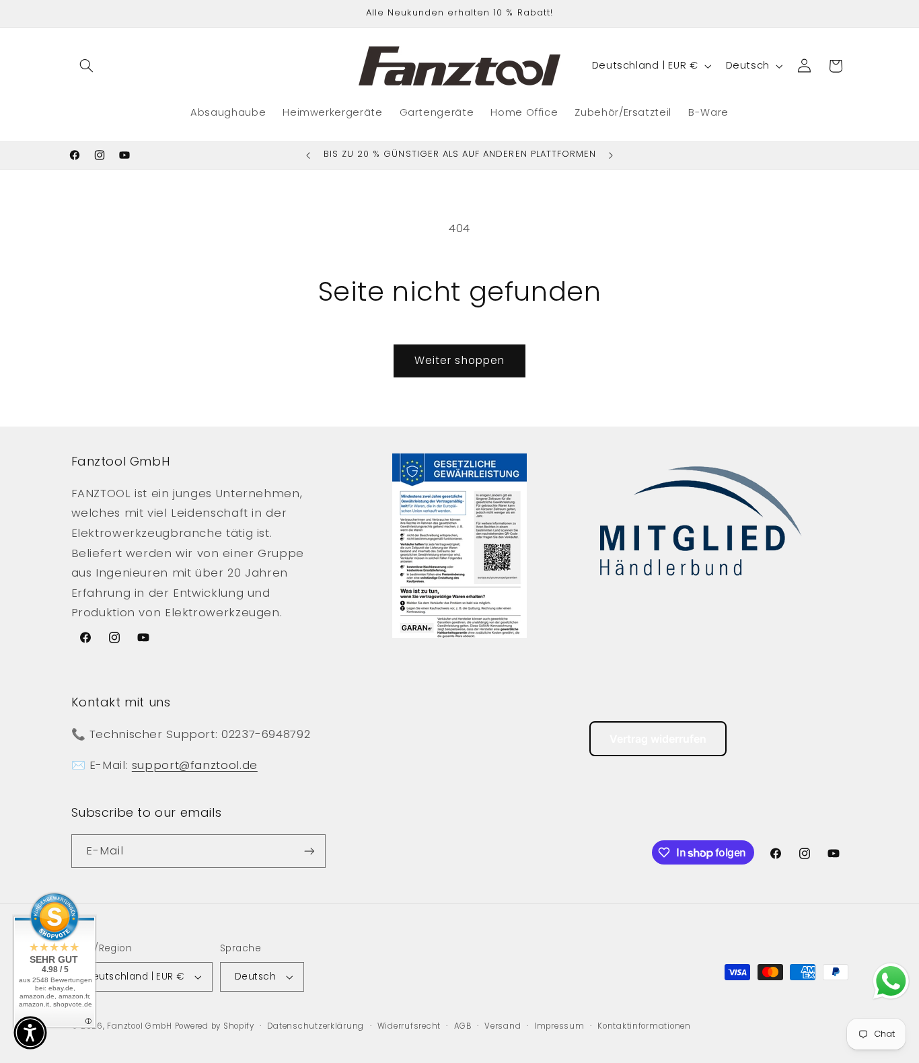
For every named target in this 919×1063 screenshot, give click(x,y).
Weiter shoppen (459, 360)
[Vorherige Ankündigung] (308, 155)
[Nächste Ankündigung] (611, 155)
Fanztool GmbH (139, 1026)
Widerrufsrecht (409, 1026)
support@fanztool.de (195, 765)
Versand (502, 1026)
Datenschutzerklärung (315, 1026)
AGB (463, 1026)
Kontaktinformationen (644, 1026)
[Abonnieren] (308, 850)
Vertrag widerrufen (658, 738)
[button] (86, 65)
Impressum (559, 1026)
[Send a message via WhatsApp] (891, 981)
